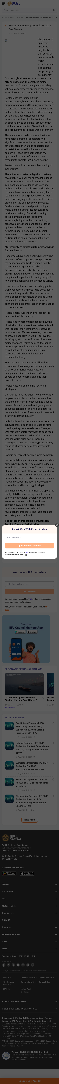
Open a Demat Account (29, 545)
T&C (27, 552)
